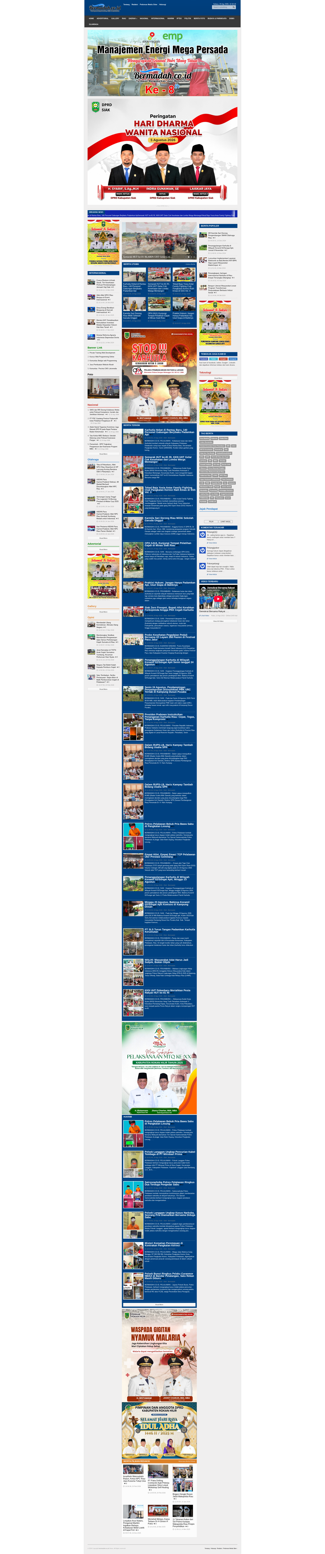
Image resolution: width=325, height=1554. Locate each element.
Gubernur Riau (205, 475)
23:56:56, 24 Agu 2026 (132, 294)
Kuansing (213, 490)
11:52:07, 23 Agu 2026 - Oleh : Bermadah (160, 966)
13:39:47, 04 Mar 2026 (105, 645)
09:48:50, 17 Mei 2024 (105, 330)
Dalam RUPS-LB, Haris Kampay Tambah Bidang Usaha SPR (169, 746)
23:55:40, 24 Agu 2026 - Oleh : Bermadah (160, 465)
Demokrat (218, 449)
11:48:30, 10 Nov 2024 (217, 253)
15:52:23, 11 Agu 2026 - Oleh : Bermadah (160, 1282)
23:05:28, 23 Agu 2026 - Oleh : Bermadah (160, 860)
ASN (202, 483)
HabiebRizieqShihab (224, 453)
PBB (207, 483)
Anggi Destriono (226, 494)
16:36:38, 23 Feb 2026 (132, 1486)
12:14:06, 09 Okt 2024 (216, 295)
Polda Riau (224, 438)
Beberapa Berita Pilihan (187, 1461)
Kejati (217, 487)
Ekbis (231, 18)
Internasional (158, 18)
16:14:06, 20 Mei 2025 (156, 1527)
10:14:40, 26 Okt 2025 (105, 303)
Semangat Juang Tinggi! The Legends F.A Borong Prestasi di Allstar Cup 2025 (107, 499)
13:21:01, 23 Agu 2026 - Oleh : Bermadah (160, 885)
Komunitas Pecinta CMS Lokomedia (103, 368)
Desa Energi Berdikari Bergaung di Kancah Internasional (105, 310)
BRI (228, 446)
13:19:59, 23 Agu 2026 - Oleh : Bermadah (160, 910)
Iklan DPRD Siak (162, 206)
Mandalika (204, 490)
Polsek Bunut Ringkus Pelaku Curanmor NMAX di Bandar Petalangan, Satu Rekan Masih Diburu (169, 1276)
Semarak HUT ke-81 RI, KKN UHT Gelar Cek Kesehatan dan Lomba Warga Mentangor (158, 287)
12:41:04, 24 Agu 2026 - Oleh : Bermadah (160, 722)
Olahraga (93, 24)
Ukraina (222, 461)
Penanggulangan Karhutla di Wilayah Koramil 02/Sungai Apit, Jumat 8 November (221, 248)
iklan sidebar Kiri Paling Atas (103, 266)
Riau (124, 18)
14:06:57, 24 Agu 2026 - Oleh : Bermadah (160, 668)
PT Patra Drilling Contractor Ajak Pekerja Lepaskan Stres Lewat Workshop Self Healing (158, 1484)
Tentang (126, 4)
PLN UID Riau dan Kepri (220, 457)
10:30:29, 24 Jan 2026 (105, 521)
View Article (212, 543)
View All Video (218, 621)
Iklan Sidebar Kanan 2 (218, 426)
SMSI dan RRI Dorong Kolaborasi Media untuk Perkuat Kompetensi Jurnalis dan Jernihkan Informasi (104, 412)
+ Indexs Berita (190, 264)
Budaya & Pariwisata (217, 18)
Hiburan (203, 468)
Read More (159, 1305)
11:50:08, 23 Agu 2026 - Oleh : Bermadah (160, 996)
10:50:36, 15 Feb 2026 (105, 670)
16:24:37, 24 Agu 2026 (181, 323)
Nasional (144, 18)
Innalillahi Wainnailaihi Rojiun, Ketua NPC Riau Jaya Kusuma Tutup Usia (134, 1478)
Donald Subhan (205, 464)
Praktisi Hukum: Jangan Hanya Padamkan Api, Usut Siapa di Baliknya (183, 315)
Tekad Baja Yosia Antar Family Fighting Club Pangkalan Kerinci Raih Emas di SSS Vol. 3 (108, 215)
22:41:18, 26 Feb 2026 (105, 660)
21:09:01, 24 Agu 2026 (132, 321)
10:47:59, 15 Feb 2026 (105, 685)
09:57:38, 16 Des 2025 (132, 1533)
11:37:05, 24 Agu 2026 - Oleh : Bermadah (160, 751)
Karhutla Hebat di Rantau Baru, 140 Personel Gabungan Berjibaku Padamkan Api (134, 287)
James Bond (226, 487)
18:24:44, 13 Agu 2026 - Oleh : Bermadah (160, 1249)
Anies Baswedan (206, 442)
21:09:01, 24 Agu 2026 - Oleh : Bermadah (160, 524)
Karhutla (203, 501)
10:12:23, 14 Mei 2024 (105, 343)
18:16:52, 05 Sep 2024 (217, 281)
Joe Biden (214, 494)
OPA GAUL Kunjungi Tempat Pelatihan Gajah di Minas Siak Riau (206, 215)
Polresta (214, 438)
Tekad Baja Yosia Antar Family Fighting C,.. (145, 256)
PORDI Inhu (204, 498)
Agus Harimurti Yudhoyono (210, 479)
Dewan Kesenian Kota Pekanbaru (212, 446)
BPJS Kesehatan (206, 449)
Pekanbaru (219, 498)
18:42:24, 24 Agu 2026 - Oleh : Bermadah (160, 549)
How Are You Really (207, 453)
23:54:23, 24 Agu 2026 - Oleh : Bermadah (160, 496)
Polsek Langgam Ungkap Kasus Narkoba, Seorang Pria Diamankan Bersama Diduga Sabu (170, 1215)
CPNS (215, 475)
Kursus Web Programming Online (102, 357)
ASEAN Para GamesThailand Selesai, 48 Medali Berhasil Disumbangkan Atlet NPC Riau (107, 484)
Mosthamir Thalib (206, 487)
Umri (233, 446)
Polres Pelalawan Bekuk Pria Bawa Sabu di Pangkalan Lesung (169, 825)
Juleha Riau (204, 494)
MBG (215, 461)
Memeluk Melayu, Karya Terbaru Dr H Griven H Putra (159, 1521)
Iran (225, 483)
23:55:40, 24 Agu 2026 (157, 294)
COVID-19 (212, 501)
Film (226, 449)
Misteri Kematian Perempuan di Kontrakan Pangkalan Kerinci (164, 1244)
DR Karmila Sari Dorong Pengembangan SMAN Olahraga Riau (221, 235)
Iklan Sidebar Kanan (218, 346)
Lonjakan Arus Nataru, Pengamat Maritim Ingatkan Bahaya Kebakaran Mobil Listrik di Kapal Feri (133, 1525)
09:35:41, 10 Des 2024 (217, 241)
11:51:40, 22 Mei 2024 (217, 268)
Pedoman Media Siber (148, 4)
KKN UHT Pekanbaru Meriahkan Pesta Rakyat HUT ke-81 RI (167, 991)
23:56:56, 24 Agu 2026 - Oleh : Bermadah (160, 438)
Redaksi (135, 4)
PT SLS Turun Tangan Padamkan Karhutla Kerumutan (170, 930)
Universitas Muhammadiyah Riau (212, 472)
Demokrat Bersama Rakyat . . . (214, 611)
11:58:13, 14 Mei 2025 (181, 1529)
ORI (210, 461)
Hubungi (162, 4)
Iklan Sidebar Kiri (103, 600)
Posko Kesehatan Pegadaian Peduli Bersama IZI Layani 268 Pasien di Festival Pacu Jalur (170, 637)
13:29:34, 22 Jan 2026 (105, 534)
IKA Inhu (217, 464)
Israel (228, 498)
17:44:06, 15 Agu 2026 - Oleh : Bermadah (160, 1221)
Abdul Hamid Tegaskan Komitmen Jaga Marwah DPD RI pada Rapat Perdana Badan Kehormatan (104, 429)
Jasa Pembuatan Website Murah (102, 365)
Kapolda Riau (216, 483)
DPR (207, 457)
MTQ (202, 457)
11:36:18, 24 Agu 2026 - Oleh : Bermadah (160, 790)
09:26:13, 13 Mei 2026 (105, 290)
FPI (212, 498)
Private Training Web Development (102, 353)
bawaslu (232, 483)
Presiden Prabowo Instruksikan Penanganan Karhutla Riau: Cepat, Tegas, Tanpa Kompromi (170, 716)
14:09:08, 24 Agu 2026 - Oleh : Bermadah (160, 643)
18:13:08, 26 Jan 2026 (105, 506)
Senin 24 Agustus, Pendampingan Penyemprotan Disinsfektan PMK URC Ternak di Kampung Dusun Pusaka (168, 689)
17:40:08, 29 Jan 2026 (105, 474)
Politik (187, 18)
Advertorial (103, 18)
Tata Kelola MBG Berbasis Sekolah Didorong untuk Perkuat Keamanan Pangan (103, 438)
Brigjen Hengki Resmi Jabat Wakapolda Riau (183, 1495)
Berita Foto (199, 18)
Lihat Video (204, 616)
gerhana (203, 461)
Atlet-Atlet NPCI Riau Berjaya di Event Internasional (104, 297)
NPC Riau (223, 475)
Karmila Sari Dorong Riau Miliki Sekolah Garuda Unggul (161, 215)
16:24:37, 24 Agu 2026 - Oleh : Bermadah (160, 588)
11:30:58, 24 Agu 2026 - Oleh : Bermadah (160, 830)
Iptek (179, 18)
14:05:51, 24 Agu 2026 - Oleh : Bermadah (160, 695)
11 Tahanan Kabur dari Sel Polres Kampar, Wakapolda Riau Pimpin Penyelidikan (183, 1522)
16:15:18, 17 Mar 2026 (105, 630)
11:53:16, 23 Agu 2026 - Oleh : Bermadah (160, 935)
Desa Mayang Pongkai (216, 468)
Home (91, 18)
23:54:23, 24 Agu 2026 (181, 294)
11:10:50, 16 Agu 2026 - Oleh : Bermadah (160, 1188)
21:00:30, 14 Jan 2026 (181, 1502)
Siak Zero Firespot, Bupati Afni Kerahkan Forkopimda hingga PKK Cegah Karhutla (169, 608)
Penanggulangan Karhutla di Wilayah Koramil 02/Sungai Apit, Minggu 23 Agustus (167, 879)
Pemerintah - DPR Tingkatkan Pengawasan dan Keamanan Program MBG (103, 446)
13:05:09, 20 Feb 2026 (157, 1493)
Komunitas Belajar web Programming (103, 361)
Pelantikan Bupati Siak (162, 97)
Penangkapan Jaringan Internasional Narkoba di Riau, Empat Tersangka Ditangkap (220, 275)
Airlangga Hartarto (226, 490)
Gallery (115, 18)
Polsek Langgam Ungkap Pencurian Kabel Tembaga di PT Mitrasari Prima (170, 1153)
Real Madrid (204, 438)
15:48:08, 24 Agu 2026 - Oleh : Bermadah (160, 616)
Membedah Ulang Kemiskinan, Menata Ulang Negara (107, 624)
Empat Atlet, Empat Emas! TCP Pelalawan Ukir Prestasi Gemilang (170, 855)
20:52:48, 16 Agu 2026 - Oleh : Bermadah (160, 1157)
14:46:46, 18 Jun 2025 (105, 315)
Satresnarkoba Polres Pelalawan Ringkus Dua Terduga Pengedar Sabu (169, 1183)
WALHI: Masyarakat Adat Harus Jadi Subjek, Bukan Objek (166, 961)
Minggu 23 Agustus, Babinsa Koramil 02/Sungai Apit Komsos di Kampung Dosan (167, 904)
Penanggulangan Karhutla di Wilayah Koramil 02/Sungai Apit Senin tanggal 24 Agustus (169, 662)
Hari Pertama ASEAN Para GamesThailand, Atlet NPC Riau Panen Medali (107, 529)
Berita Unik (226, 464)
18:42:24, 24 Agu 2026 (157, 321)
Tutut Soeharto (227, 479)
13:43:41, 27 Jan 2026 (105, 492)
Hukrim (170, 18)
